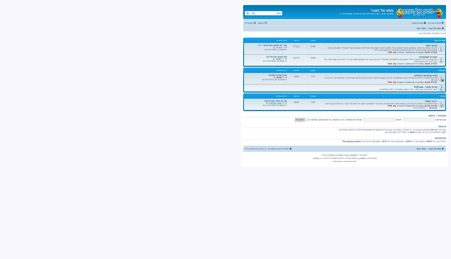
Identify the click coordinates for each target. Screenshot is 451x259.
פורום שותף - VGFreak (425, 87)
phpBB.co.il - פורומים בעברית (357, 158)
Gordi (427, 52)
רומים (377, 14)
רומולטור (441, 70)
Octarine (400, 52)
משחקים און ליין (346, 14)
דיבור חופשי (431, 101)
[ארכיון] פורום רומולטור (425, 75)
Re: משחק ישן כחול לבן (277, 57)
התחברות (442, 116)
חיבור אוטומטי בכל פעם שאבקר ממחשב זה (326, 120)
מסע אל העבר (439, 40)
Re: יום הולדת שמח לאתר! (275, 101)
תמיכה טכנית (359, 14)
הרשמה (431, 116)
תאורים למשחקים (428, 57)
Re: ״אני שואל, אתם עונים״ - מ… (272, 45)
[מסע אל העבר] (419, 12)
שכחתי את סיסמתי (354, 120)
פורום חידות (419, 108)
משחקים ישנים (387, 14)
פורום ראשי (431, 45)
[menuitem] (419, 23)
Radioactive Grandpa (415, 52)
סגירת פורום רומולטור (277, 75)
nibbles (279, 59)
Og (394, 52)
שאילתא (370, 14)
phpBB (354, 155)
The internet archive (351, 141)
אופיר (389, 52)
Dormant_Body (275, 103)
